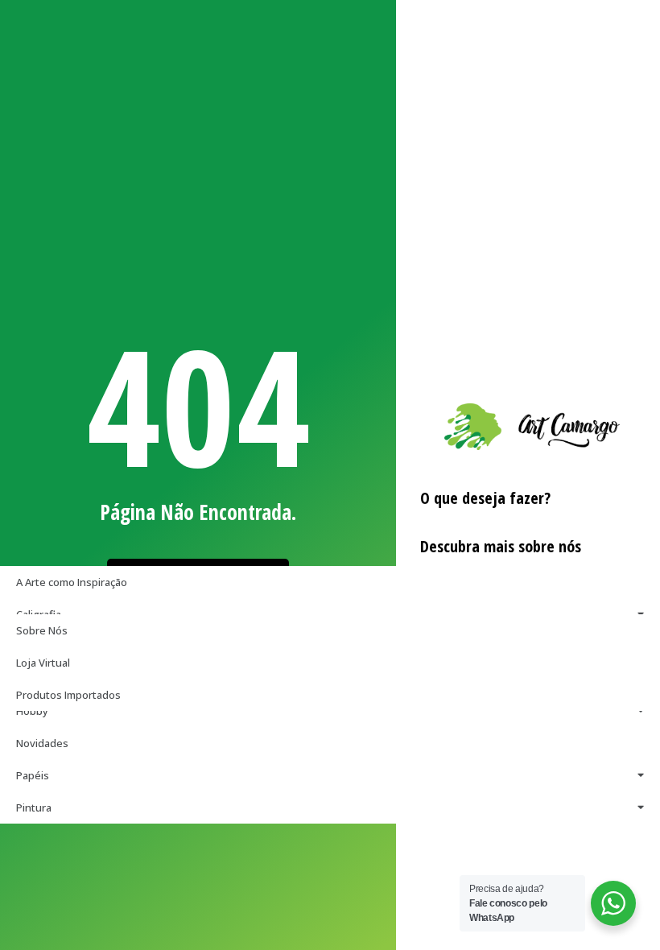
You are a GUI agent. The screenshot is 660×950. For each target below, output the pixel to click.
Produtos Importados (68, 695)
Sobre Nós (42, 630)
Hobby (32, 711)
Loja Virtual (43, 662)
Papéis (32, 775)
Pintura (34, 807)
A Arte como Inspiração (71, 582)
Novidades (42, 743)
